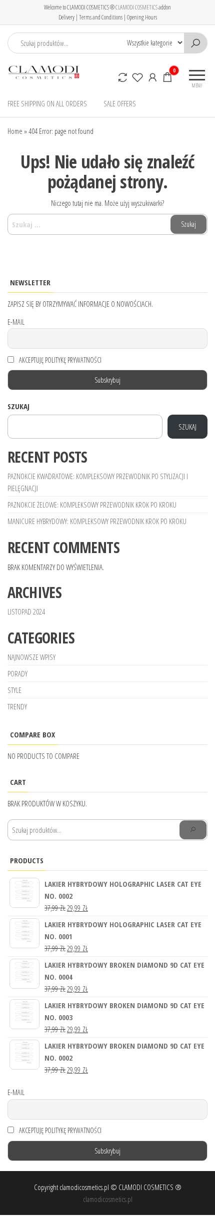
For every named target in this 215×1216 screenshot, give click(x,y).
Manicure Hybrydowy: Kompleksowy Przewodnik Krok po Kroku (97, 521)
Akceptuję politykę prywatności (60, 360)
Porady (18, 673)
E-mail (16, 322)
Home (15, 131)
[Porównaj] (122, 77)
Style (15, 690)
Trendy (17, 706)
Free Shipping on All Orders (47, 103)
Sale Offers (120, 103)
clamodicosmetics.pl (107, 1199)
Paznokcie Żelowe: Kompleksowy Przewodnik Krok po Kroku (92, 505)
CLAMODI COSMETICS (137, 7)
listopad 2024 (26, 611)
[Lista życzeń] (138, 77)
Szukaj (19, 406)
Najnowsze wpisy (32, 657)
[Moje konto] (152, 77)
